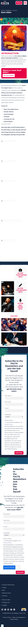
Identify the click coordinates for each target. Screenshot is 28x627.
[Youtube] (11, 609)
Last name (8, 402)
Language (8, 414)
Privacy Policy (9, 420)
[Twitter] (5, 609)
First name (8, 395)
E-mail (7, 408)
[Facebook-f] (2, 609)
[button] (19, 2)
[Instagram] (8, 609)
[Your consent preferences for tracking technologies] (2, 626)
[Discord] (14, 609)
